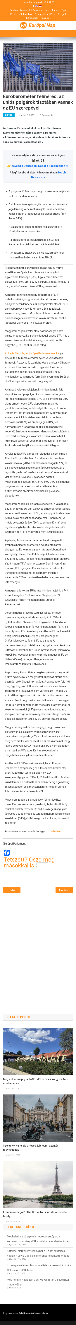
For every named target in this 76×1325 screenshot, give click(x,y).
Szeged (62, 14)
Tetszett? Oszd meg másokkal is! (29, 862)
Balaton (14, 10)
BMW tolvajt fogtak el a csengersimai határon (14, 890)
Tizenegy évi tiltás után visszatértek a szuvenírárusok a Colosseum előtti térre (39, 1268)
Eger (47, 10)
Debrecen (37, 10)
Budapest (25, 10)
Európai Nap (42, 25)
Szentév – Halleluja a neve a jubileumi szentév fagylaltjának (30, 1147)
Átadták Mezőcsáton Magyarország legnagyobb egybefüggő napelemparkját (65, 890)
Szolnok (45, 18)
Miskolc (28, 14)
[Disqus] (38, 947)
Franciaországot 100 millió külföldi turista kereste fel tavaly (35, 1214)
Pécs (53, 14)
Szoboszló (32, 18)
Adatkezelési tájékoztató (33, 1313)
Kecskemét (16, 14)
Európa (55, 10)
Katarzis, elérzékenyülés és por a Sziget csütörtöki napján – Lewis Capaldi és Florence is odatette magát (38, 1253)
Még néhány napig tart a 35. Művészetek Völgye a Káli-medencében (35, 1081)
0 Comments (46, 115)
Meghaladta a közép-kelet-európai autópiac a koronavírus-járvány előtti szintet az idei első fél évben (38, 1239)
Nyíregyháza (41, 14)
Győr (64, 10)
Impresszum (10, 1313)
